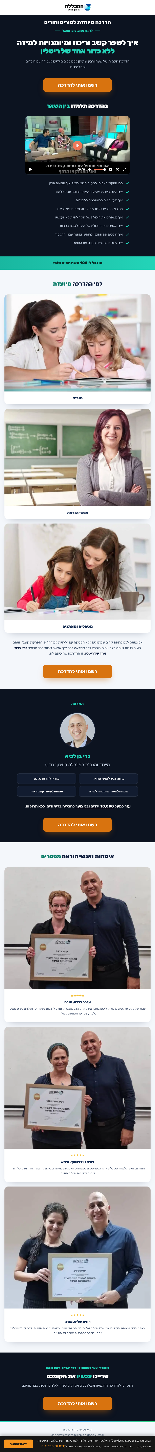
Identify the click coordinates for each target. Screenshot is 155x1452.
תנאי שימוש (86, 1429)
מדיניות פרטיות (70, 1429)
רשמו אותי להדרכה (77, 85)
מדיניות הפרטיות (53, 1446)
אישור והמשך (18, 1444)
